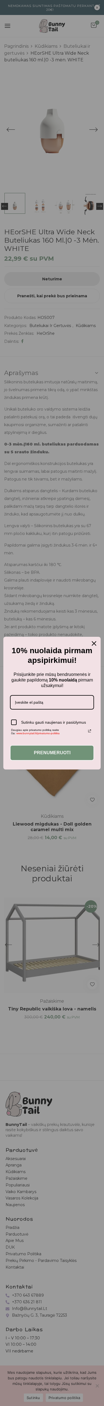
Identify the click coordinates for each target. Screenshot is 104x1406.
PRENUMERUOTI (52, 752)
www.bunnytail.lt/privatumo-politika (38, 733)
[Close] (94, 643)
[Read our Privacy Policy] (89, 731)
